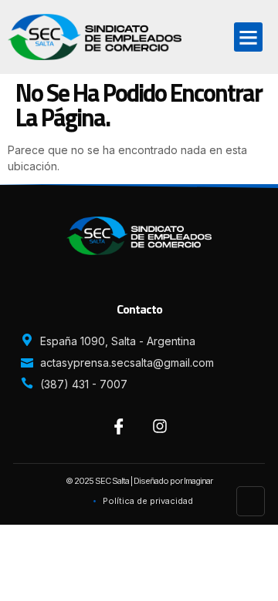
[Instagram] (159, 426)
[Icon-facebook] (118, 426)
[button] (248, 37)
